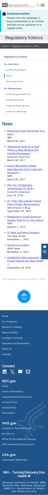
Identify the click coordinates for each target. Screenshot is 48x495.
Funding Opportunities (18, 94)
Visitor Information (12, 391)
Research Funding (11, 327)
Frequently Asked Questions (17, 396)
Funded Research (15, 100)
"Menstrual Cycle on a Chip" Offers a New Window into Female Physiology (23, 150)
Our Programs (9, 321)
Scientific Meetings (16, 111)
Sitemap (6, 354)
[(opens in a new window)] (12, 371)
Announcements (14, 81)
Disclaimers (8, 412)
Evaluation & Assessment (15, 343)
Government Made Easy (14, 459)
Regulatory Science (15, 56)
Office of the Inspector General (19, 439)
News (9, 75)
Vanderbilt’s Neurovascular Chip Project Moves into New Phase (26, 259)
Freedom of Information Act (17, 428)
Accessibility (9, 407)
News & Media (10, 332)
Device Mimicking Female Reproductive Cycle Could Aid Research (24, 169)
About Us (7, 348)
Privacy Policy (9, 402)
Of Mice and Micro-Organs (22, 232)
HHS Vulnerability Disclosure (18, 444)
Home (5, 316)
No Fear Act (8, 433)
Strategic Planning (12, 338)
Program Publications (17, 105)
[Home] (18, 5)
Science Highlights (16, 69)
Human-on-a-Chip (17, 245)
